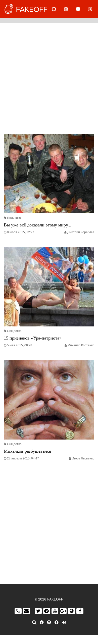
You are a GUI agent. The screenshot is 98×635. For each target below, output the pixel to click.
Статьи (82, 9)
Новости (58, 9)
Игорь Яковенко (83, 458)
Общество (14, 331)
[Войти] (63, 622)
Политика (14, 218)
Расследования (94, 9)
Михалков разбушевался (27, 451)
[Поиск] (34, 622)
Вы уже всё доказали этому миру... (37, 224)
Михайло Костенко (81, 345)
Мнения (70, 9)
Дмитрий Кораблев (80, 232)
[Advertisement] (49, 77)
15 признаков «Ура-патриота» (33, 338)
